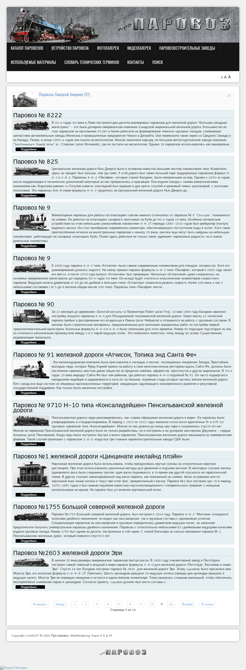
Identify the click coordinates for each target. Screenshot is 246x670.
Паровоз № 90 (33, 304)
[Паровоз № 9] (32, 221)
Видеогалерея (139, 48)
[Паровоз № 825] (32, 171)
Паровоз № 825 (35, 161)
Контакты (135, 62)
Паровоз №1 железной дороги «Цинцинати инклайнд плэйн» (97, 456)
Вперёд (187, 604)
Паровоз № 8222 (37, 115)
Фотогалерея (108, 48)
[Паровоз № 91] (32, 369)
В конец (207, 604)
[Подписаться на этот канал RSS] (230, 96)
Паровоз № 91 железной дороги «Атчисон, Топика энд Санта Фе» (104, 354)
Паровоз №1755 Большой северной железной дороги (89, 506)
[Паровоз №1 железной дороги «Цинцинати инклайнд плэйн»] (32, 474)
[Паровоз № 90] (32, 316)
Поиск (157, 62)
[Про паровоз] (123, 652)
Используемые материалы (33, 62)
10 (171, 604)
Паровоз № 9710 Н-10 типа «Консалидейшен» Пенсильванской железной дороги (118, 407)
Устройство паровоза (70, 48)
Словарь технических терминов (91, 62)
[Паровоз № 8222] (32, 125)
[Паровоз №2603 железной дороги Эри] (32, 562)
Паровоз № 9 (31, 207)
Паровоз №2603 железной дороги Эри (67, 552)
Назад (60, 604)
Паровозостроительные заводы (187, 48)
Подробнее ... (30, 149)
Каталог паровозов (27, 48)
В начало (40, 604)
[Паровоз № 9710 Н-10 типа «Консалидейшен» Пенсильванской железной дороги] (32, 420)
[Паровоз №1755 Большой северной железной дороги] (32, 516)
